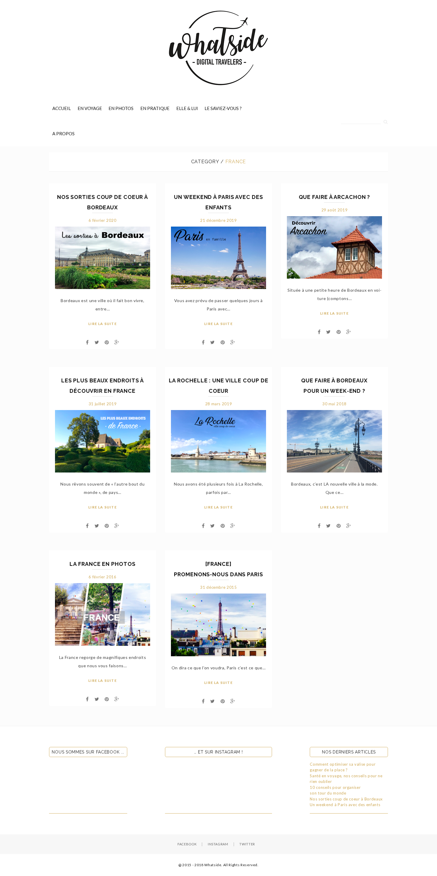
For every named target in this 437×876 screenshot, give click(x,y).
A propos (63, 133)
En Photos (121, 108)
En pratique (154, 108)
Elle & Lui (187, 108)
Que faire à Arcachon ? (334, 197)
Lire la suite (102, 323)
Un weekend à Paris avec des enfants (345, 804)
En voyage (90, 108)
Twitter (247, 844)
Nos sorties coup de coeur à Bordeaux (346, 799)
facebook (187, 844)
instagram (218, 844)
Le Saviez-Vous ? (223, 108)
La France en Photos (102, 564)
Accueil (61, 108)
